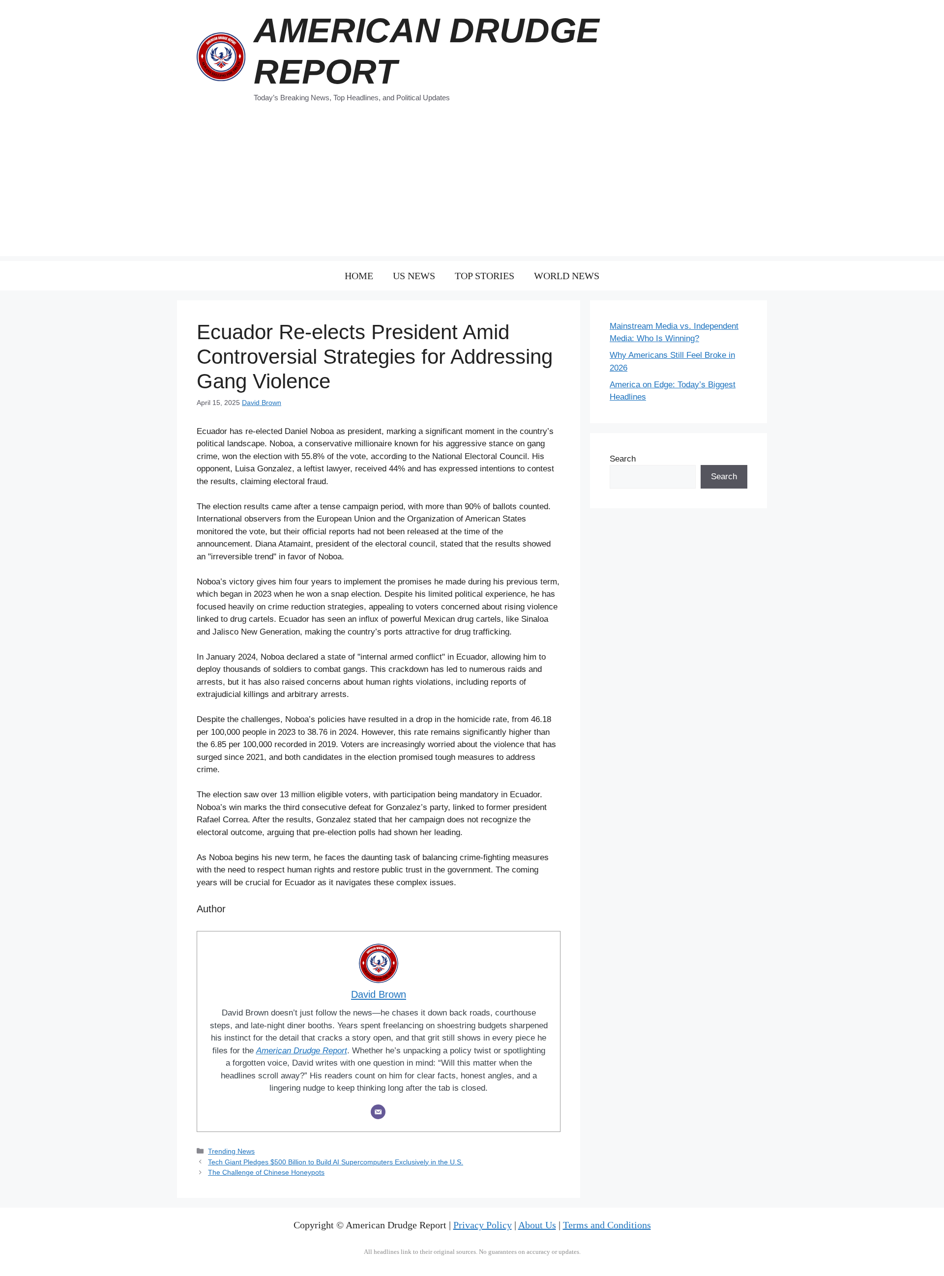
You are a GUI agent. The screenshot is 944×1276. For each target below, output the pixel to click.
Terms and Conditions (607, 1224)
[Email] (378, 1111)
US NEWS (414, 275)
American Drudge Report (301, 1050)
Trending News (231, 1151)
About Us (537, 1224)
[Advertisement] (472, 187)
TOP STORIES (484, 275)
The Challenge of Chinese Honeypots (266, 1172)
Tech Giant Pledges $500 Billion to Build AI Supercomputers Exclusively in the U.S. (335, 1162)
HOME (359, 275)
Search (623, 459)
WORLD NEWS (566, 275)
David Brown (261, 402)
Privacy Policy (482, 1224)
